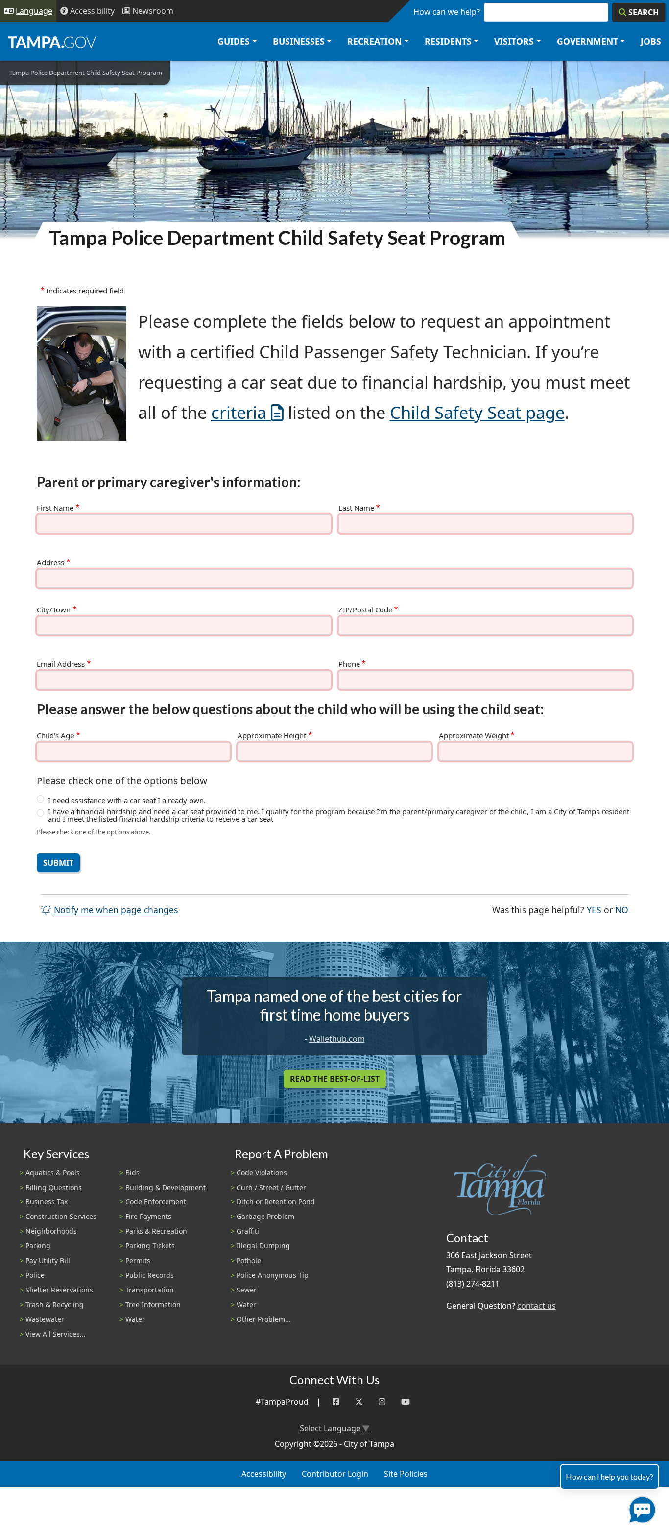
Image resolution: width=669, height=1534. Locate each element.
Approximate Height (272, 735)
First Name (55, 507)
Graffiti (248, 1231)
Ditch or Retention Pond (276, 1201)
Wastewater (44, 1319)
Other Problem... (264, 1319)
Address (50, 562)
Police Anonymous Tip (273, 1275)
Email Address (61, 664)
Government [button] (587, 41)
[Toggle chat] (640, 1507)
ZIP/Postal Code (365, 609)
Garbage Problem (265, 1216)
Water (135, 1319)
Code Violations (262, 1172)
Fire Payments (148, 1216)
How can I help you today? (609, 1476)
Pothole (249, 1260)
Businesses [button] (299, 41)
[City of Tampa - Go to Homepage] (52, 41)
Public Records (149, 1275)
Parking (37, 1245)
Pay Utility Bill (47, 1260)
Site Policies (406, 1473)
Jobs (651, 41)
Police (35, 1275)
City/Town (54, 609)
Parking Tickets (150, 1245)
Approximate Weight (474, 735)
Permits (137, 1260)
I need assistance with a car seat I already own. (127, 800)
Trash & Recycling (54, 1304)
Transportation (149, 1289)
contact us (536, 1305)
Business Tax (46, 1201)
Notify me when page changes (114, 910)
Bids (132, 1172)
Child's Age (55, 735)
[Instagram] (382, 1402)
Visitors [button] (514, 41)
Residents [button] (448, 41)
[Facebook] (336, 1402)
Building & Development (165, 1187)
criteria (238, 412)
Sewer (247, 1289)
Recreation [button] (374, 41)
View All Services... (55, 1334)
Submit (58, 862)
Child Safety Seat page (477, 412)
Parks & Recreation (156, 1231)
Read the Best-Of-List (335, 1078)
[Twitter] (359, 1402)
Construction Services (60, 1216)
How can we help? (446, 11)
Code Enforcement (155, 1201)
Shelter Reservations (59, 1289)
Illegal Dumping (263, 1245)
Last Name (356, 507)
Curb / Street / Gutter (271, 1187)
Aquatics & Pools (52, 1172)
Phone (349, 664)
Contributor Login (335, 1473)
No (621, 909)
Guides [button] (233, 41)
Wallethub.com (337, 1038)
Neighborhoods (51, 1231)
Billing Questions (53, 1187)
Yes (594, 909)
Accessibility (263, 1473)
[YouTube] (405, 1402)
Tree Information (153, 1304)
